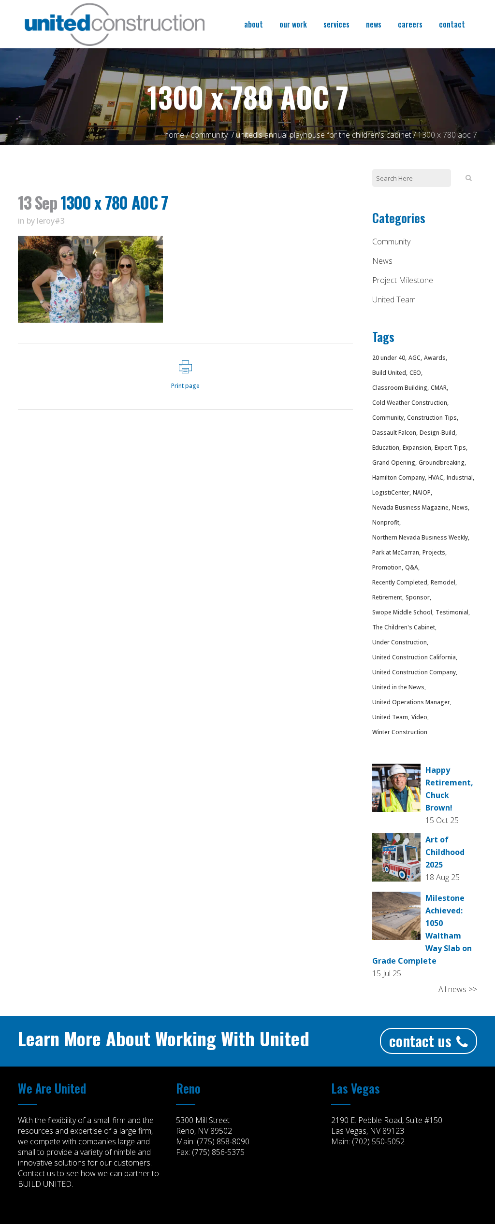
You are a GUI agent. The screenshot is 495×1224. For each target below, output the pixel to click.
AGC (414, 358)
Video (419, 717)
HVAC (435, 477)
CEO (415, 373)
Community (209, 134)
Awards (435, 358)
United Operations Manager (411, 702)
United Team (394, 299)
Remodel (443, 582)
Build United (389, 373)
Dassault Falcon (394, 432)
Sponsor (418, 597)
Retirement (387, 597)
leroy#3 (51, 220)
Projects (433, 552)
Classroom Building (399, 388)
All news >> (457, 989)
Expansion (417, 447)
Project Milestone (402, 280)
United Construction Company (414, 672)
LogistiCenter (390, 492)
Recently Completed (399, 582)
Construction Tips (432, 417)
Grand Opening (393, 462)
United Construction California (414, 657)
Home (174, 134)
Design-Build (437, 432)
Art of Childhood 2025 (445, 852)
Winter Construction (399, 732)
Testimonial (452, 612)
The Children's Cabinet (403, 627)
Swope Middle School (402, 612)
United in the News (398, 687)
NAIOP (422, 492)
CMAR (439, 388)
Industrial (460, 477)
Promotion (387, 567)
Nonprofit (385, 522)
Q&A (411, 567)
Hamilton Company (398, 477)
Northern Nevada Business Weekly (420, 537)
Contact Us (420, 1041)
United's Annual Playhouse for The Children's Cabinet (323, 134)
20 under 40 (388, 358)
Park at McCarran (395, 552)
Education (385, 447)
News (382, 261)
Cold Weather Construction (409, 403)
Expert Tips (450, 447)
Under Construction (399, 642)
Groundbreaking (442, 462)
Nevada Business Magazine (410, 507)
